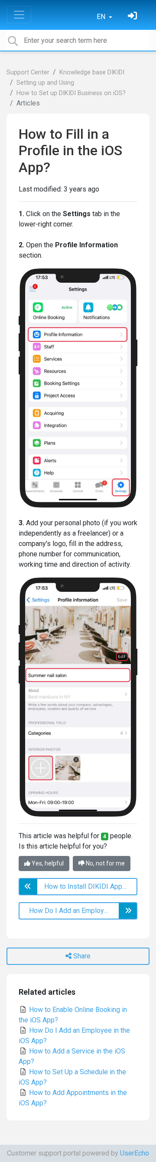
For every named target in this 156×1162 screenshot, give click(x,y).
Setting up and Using (45, 82)
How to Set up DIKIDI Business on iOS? (71, 93)
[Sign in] (133, 17)
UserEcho (134, 1153)
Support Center (27, 72)
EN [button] (102, 17)
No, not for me (104, 863)
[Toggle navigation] (19, 14)
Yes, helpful (47, 863)
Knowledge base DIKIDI (91, 72)
